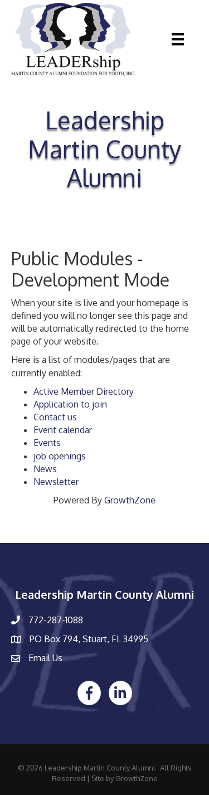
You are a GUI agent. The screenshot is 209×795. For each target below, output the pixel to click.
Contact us (55, 417)
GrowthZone (129, 500)
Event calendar (62, 429)
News (45, 468)
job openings (59, 456)
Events (47, 442)
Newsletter (56, 481)
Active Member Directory (83, 391)
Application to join (70, 404)
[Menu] (178, 39)
